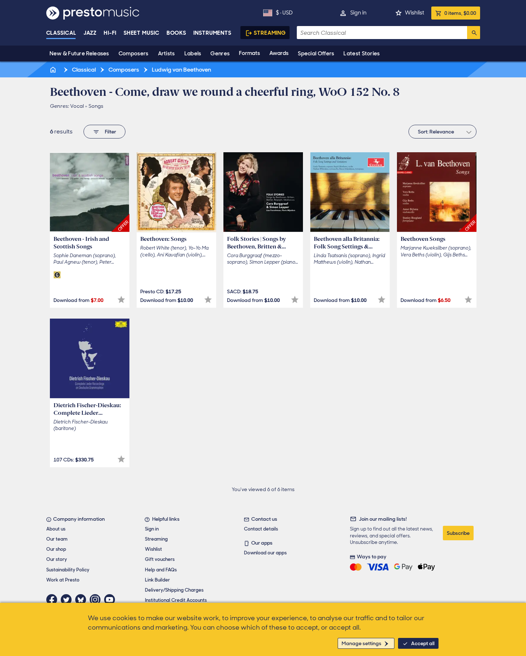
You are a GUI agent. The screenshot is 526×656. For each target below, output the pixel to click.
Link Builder (157, 580)
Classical (61, 33)
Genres (220, 53)
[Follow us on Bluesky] (82, 599)
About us (55, 529)
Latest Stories (361, 53)
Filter (110, 131)
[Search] (473, 32)
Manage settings (361, 643)
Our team (57, 539)
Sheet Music (141, 33)
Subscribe (458, 533)
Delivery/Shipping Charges (174, 590)
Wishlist (414, 12)
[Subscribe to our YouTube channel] (111, 599)
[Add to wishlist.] (121, 299)
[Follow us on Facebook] (53, 599)
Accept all (423, 643)
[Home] (54, 69)
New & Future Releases (79, 53)
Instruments (212, 33)
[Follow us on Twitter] (68, 599)
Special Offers (316, 53)
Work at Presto (63, 580)
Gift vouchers (160, 559)
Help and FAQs (161, 570)
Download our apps (265, 553)
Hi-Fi (110, 33)
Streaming (270, 33)
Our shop (56, 549)
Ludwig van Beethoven (181, 69)
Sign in (358, 12)
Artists (166, 53)
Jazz (90, 33)
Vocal (77, 106)
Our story (56, 559)
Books (177, 33)
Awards (278, 53)
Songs (96, 106)
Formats (249, 53)
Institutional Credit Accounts (176, 600)
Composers (134, 53)
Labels (192, 53)
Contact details (261, 529)
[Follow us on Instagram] (97, 599)
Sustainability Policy (67, 570)
